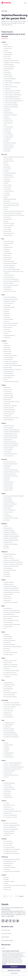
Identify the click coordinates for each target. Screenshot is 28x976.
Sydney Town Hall (8, 413)
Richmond (7, 572)
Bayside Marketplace (9, 783)
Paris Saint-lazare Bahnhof (11, 285)
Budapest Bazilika (9, 530)
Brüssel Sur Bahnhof (9, 831)
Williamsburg (7, 231)
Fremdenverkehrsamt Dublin (11, 670)
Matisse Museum (8, 688)
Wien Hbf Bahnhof (9, 731)
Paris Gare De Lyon (9, 277)
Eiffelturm (7, 249)
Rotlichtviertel (8, 714)
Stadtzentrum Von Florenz (11, 775)
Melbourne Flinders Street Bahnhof (13, 562)
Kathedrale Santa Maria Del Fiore (12, 769)
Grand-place (7, 835)
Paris (2, 239)
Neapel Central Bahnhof (10, 504)
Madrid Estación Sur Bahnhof (11, 590)
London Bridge (8, 80)
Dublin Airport (8, 662)
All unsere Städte (6, 933)
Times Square (7, 227)
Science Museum (8, 123)
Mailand (3, 423)
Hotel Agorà (7, 305)
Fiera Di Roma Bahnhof (10, 297)
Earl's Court (7, 56)
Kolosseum (7, 309)
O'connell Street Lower (10, 672)
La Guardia (7, 195)
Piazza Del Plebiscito (9, 510)
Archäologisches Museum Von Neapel (13, 496)
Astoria (6, 526)
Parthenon (7, 648)
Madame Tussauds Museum (11, 106)
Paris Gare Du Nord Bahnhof (11, 279)
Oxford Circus (7, 119)
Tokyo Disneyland (8, 757)
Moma (6, 209)
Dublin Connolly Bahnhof (10, 664)
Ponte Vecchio (8, 773)
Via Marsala (7, 337)
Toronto (3, 800)
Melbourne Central (9, 558)
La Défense (7, 251)
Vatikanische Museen (9, 335)
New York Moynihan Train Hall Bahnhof (14, 215)
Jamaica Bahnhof (8, 191)
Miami (3, 780)
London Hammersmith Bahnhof (12, 90)
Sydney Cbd (7, 403)
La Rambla (7, 478)
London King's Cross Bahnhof (12, 92)
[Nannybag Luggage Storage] (7, 3)
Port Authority (8, 219)
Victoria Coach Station (10, 143)
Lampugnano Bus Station (10, 435)
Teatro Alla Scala (8, 455)
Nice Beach (7, 690)
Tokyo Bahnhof (8, 755)
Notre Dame (7, 259)
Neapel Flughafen (8, 506)
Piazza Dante (7, 508)
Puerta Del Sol (8, 598)
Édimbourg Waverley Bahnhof (12, 859)
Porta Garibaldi (8, 449)
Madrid (3, 580)
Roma (3, 295)
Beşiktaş (6, 877)
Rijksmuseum (7, 712)
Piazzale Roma (8, 841)
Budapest (4, 523)
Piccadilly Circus (8, 121)
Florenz (3, 760)
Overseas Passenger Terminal (12, 401)
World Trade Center (9, 233)
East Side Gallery (8, 622)
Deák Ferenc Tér (8, 542)
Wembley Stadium (9, 147)
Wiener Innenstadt (9, 729)
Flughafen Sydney (8, 395)
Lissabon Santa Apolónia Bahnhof (13, 365)
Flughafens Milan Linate (10, 433)
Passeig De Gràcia (8, 482)
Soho (5, 125)
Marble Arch (7, 108)
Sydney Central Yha (9, 407)
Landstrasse (7, 727)
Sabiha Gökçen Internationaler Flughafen (15, 885)
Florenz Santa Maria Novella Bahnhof (14, 767)
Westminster (7, 149)
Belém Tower (7, 351)
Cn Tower (6, 803)
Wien (2, 720)
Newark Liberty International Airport (14, 211)
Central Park (7, 169)
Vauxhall (6, 141)
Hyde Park (6, 70)
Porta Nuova (7, 451)
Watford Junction (8, 145)
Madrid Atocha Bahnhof (10, 586)
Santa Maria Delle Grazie (10, 453)
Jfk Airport (7, 193)
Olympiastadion (8, 626)
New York (4, 154)
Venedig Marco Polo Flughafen (12, 849)
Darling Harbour (8, 393)
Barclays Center (8, 159)
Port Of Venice (8, 845)
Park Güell (7, 480)
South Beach (7, 795)
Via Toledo (7, 520)
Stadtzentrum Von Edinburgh (11, 871)
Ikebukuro (7, 749)
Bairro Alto (7, 347)
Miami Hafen (7, 793)
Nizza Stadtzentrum (9, 694)
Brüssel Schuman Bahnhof (11, 829)
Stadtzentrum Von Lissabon (11, 381)
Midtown (6, 207)
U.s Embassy (7, 139)
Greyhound (7, 179)
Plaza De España (8, 488)
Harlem (6, 183)
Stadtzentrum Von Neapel (11, 518)
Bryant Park (7, 167)
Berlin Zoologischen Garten (11, 620)
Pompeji (6, 514)
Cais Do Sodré (7, 353)
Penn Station (7, 217)
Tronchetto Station (9, 847)
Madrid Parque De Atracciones (12, 592)
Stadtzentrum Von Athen (10, 652)
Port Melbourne (8, 568)
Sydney (3, 385)
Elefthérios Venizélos (9, 640)
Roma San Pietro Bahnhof (11, 323)
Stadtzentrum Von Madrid (11, 602)
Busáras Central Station (10, 660)
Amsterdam (4, 700)
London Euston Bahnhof (10, 86)
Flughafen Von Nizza (9, 684)
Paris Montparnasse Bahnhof (11, 281)
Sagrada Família (8, 490)
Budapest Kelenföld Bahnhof (11, 536)
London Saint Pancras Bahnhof (12, 98)
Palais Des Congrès (9, 261)
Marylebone (7, 110)
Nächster (21, 896)
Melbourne (4, 551)
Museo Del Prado (8, 594)
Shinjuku (6, 751)
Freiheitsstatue (8, 175)
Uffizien (6, 777)
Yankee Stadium (8, 235)
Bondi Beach (7, 387)
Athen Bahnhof (8, 636)
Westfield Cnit (8, 289)
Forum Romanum (8, 303)
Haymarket (7, 869)
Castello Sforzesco (9, 425)
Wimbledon (7, 151)
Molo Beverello (8, 500)
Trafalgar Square (8, 137)
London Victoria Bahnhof (10, 102)
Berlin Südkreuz (8, 618)
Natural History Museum (10, 115)
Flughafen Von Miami (9, 789)
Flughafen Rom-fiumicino (11, 299)
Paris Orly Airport (8, 283)
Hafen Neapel (7, 498)
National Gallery (8, 112)
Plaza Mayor (7, 596)
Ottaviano (7, 313)
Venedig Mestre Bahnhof (10, 851)
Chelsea (6, 50)
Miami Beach (7, 791)
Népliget (6, 546)
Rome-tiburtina (8, 327)
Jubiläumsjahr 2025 (9, 307)
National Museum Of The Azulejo (12, 369)
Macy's (6, 197)
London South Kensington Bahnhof (13, 100)
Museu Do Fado (8, 367)
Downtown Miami (8, 787)
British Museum (8, 46)
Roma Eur (6, 321)
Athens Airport (8, 638)
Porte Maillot (7, 287)
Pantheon (6, 315)
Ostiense (6, 311)
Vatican (6, 333)
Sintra (5, 379)
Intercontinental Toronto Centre (13, 811)
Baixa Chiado (7, 349)
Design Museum (8, 54)
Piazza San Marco (8, 843)
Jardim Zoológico (8, 357)
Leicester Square (8, 76)
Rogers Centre (8, 813)
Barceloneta (7, 466)
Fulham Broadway (8, 64)
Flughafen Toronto (9, 809)
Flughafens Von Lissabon (10, 355)
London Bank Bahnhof (10, 78)
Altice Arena (7, 345)
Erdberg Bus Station (9, 722)
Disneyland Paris (8, 247)
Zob (5, 628)
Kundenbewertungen (7, 940)
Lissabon (4, 341)
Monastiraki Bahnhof (9, 644)
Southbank (7, 574)
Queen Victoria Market (10, 570)
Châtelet (6, 245)
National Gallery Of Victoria (11, 566)
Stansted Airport (8, 127)
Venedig (3, 839)
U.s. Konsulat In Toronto (10, 817)
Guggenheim (7, 181)
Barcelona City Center (10, 462)
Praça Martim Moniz (9, 375)
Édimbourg (4, 857)
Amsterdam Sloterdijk (10, 706)
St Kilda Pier (7, 576)
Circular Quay (7, 391)
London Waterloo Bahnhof (11, 104)
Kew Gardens (7, 72)
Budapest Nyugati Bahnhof (11, 540)
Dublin (3, 658)
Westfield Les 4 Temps (10, 291)
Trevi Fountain (8, 331)
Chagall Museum (8, 682)
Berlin (3, 606)
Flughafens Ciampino (9, 301)
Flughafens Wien (8, 724)
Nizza (3, 680)
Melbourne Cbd (8, 556)
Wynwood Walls (8, 797)
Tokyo (3, 740)
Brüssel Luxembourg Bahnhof (12, 825)
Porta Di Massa (8, 516)
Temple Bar (7, 676)
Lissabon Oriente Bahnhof (11, 361)
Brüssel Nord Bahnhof (10, 827)
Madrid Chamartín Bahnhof (11, 588)
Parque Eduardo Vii (9, 371)
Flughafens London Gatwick (11, 60)
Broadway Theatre (9, 161)
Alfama (6, 343)
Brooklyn (6, 165)
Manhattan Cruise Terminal (11, 203)
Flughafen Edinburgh (9, 867)
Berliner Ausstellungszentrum (12, 610)
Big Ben (6, 44)
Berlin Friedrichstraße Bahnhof (12, 612)
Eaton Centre (7, 807)
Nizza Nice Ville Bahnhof (10, 692)
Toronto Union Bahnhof (10, 815)
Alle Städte (4, 11)
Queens (6, 221)
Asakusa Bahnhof (8, 745)
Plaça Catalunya (8, 486)
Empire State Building (10, 173)
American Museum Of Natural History (14, 157)
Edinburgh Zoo (8, 865)
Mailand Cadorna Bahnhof (11, 437)
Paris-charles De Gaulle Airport (12, 269)
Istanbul (3, 875)
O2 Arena (6, 117)
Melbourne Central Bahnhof (11, 560)
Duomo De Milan (8, 427)
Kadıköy (6, 883)
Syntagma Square (8, 654)
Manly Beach (7, 399)
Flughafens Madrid (9, 582)
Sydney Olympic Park (9, 409)
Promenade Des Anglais (10, 696)
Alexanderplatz (8, 608)
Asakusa (6, 743)
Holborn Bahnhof (8, 68)
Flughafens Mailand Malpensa (12, 431)
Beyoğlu (6, 879)
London (3, 42)
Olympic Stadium (8, 447)
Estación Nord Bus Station (11, 470)
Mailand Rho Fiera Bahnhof (11, 443)
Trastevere (7, 329)
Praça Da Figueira (8, 373)
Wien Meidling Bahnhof (10, 733)
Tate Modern (7, 131)
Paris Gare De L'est (9, 275)
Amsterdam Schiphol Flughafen (12, 704)
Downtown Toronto (9, 805)
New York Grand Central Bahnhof (12, 213)
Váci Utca (6, 548)
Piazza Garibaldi (8, 512)
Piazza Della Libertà (9, 771)
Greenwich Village (9, 177)
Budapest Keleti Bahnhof (10, 538)
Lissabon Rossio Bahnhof (10, 363)
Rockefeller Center (9, 223)
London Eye (7, 88)
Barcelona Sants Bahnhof (11, 464)
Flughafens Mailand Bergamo (11, 429)
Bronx (5, 163)
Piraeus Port (7, 650)
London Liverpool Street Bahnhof (13, 94)
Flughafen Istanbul (9, 881)
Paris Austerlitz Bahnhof (10, 263)
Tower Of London (8, 135)
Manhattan (7, 201)
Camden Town (8, 48)
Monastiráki (7, 642)
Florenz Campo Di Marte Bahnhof (13, 763)
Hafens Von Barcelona (10, 474)
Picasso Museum (8, 484)
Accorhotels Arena (9, 241)
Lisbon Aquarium (8, 359)
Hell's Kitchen (8, 185)
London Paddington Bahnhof (11, 96)
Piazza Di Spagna (8, 319)
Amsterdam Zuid (8, 708)
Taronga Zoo (7, 415)
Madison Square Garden (10, 199)
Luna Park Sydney (8, 397)
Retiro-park (7, 600)
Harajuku (6, 747)
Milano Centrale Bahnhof (10, 445)
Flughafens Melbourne (10, 554)
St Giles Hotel (8, 129)
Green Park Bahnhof (9, 66)
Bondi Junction (8, 389)
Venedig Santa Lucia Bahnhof (11, 853)
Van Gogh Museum (9, 716)
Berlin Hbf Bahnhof (9, 614)
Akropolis (6, 634)
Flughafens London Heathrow (12, 62)
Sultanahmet (7, 887)
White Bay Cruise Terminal (11, 417)
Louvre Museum (8, 253)
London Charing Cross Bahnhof (12, 82)
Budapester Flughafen (10, 532)
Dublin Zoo (7, 668)
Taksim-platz (7, 889)
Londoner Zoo (8, 84)
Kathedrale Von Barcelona (11, 476)
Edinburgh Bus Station (10, 861)
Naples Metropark (9, 502)
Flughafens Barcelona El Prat (12, 472)
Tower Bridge (7, 133)
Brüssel (3, 820)
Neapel (3, 493)
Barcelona (4, 459)
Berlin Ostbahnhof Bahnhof (11, 616)
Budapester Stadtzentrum (11, 534)
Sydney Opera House (9, 411)
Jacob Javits (7, 189)
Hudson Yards (7, 187)
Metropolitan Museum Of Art (11, 205)
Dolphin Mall (7, 785)
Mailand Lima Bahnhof (10, 441)
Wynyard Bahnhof (8, 419)
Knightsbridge (8, 74)
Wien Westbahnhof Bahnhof (11, 737)
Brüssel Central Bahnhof (10, 823)
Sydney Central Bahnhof (10, 405)
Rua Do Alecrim (8, 377)
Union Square (7, 229)
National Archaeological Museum (12, 646)
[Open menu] (25, 2)
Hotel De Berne (8, 686)
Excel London (7, 58)
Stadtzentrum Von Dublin (11, 674)
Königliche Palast (8, 584)
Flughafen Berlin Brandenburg (12, 624)
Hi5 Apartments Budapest (11, 544)
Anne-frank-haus (8, 710)
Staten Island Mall (9, 225)
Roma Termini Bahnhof (10, 325)
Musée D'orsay (8, 257)
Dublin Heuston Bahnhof (10, 666)
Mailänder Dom (8, 439)
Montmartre (7, 255)
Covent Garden (8, 52)
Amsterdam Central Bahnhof (11, 702)
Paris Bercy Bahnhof (9, 265)
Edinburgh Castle (8, 863)
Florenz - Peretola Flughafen (11, 765)
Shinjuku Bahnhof (8, 753)
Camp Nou (7, 468)
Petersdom (7, 317)
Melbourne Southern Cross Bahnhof (13, 564)
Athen (3, 632)
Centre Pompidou (8, 243)
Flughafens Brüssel (9, 833)
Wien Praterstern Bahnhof (11, 735)
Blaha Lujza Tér (8, 528)
